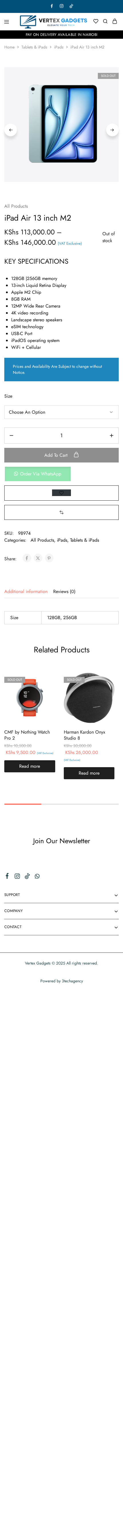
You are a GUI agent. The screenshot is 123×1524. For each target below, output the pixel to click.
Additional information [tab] (25, 591)
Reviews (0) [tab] (64, 591)
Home (9, 47)
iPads (59, 47)
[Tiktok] (27, 877)
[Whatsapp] (37, 877)
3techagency (72, 981)
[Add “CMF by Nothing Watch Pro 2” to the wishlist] (45, 691)
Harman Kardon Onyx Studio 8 (84, 735)
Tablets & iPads (34, 47)
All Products (16, 206)
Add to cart (56, 455)
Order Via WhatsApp (40, 474)
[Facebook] (7, 877)
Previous (10, 130)
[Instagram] (17, 877)
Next (112, 130)
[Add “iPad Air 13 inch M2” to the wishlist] (61, 492)
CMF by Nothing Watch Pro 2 (27, 735)
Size (8, 396)
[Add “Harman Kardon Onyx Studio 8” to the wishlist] (104, 691)
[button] (61, 474)
